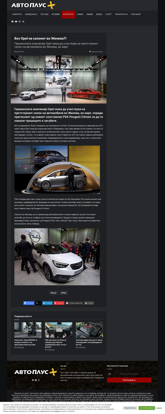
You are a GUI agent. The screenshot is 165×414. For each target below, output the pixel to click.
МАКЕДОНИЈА (31, 14)
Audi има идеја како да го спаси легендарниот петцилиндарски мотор (89, 342)
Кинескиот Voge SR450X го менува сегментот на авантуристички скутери (25, 342)
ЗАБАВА (89, 14)
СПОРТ (109, 14)
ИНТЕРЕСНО (68, 14)
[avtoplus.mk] (33, 5)
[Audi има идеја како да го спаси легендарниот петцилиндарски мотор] (89, 330)
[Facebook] (33, 380)
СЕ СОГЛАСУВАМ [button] (146, 408)
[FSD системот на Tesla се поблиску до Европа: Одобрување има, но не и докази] (58, 330)
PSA (64, 293)
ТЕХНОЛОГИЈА (121, 14)
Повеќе (158, 408)
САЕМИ (80, 14)
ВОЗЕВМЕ (56, 14)
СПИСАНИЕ (135, 14)
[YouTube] (35, 380)
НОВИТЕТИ (17, 14)
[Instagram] (38, 380)
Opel (54, 293)
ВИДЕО (99, 14)
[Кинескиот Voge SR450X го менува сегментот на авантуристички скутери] (27, 330)
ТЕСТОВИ (44, 14)
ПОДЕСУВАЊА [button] (130, 408)
